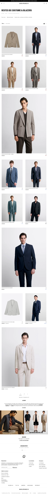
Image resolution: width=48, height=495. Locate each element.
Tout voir (3, 17)
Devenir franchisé (43, 468)
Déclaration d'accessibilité (4, 481)
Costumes (31, 463)
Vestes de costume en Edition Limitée (23, 17)
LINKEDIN (23, 485)
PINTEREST (37, 485)
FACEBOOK (10, 485)
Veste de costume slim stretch (30, 54)
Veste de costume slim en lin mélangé (8, 387)
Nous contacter (4, 473)
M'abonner (15, 467)
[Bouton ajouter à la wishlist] (22, 54)
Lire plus (24, 407)
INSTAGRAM (30, 485)
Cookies (3, 482)
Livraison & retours (5, 476)
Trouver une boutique (24, 440)
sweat (12, 405)
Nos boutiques (42, 464)
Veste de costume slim (5, 188)
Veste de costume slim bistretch (7, 54)
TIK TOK (17, 485)
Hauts (6, 13)
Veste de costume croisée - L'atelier (8, 154)
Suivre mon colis (4, 474)
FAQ (2, 478)
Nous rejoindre (42, 466)
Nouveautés (31, 464)
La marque (41, 463)
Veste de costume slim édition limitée (8, 88)
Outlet (30, 466)
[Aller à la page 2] (27, 394)
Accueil (2, 13)
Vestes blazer (10, 17)
